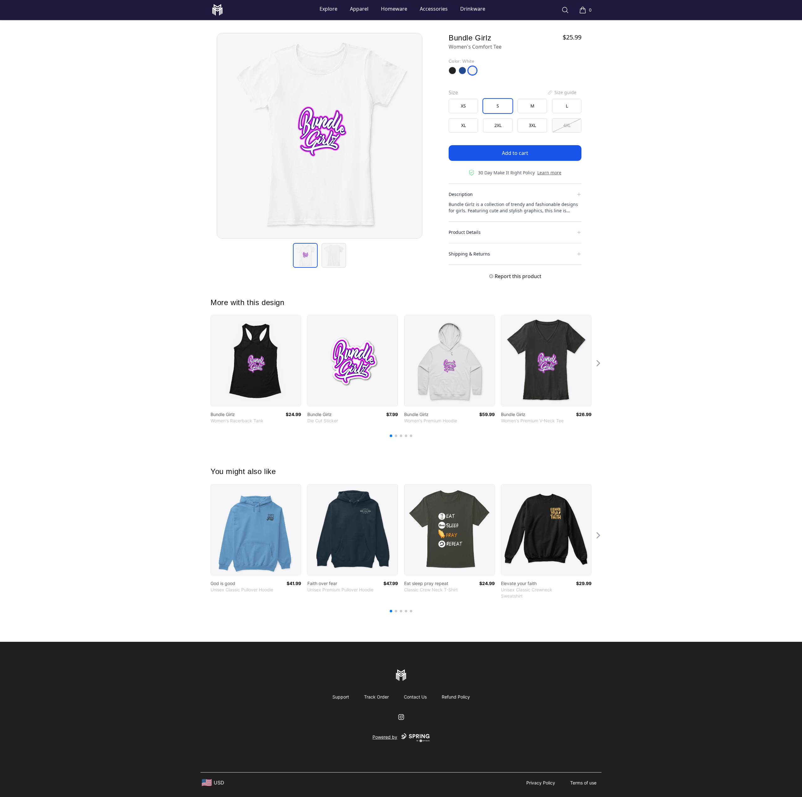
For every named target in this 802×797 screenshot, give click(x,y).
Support (340, 696)
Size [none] (453, 92)
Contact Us (415, 696)
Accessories (434, 8)
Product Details (465, 232)
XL (463, 125)
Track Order (376, 696)
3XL (532, 125)
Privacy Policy (540, 782)
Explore (328, 8)
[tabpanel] (319, 136)
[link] (256, 360)
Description (461, 194)
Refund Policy (456, 696)
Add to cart (515, 153)
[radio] (463, 106)
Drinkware (472, 8)
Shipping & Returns (469, 254)
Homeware (394, 8)
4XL (566, 125)
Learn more (549, 173)
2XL (498, 125)
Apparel (359, 8)
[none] (561, 92)
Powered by (384, 737)
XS (463, 106)
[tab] (305, 255)
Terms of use (583, 782)
